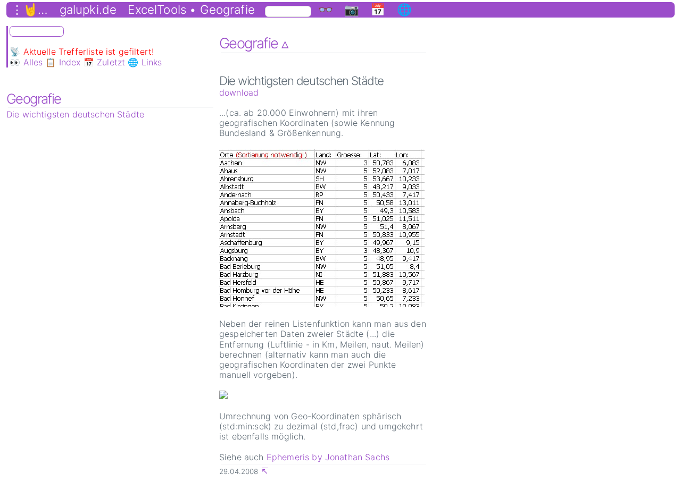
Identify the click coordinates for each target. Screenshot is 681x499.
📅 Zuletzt (104, 62)
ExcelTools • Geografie (191, 9)
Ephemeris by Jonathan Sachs (328, 457)
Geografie (33, 98)
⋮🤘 (24, 9)
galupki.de (88, 9)
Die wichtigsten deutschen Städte (75, 114)
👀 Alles (26, 62)
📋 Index (62, 62)
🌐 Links (145, 62)
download (239, 92)
